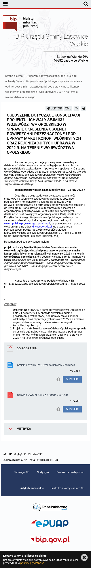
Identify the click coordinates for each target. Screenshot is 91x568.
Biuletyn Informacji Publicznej (21, 24)
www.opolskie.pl (13, 223)
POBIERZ (74, 379)
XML (68, 108)
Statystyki (43, 472)
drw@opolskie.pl (42, 226)
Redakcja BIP (21, 472)
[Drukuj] (83, 108)
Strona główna (14, 76)
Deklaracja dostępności (70, 472)
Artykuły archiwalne (32, 488)
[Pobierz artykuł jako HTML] (76, 108)
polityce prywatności (32, 563)
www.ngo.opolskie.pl (37, 223)
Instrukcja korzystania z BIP (67, 488)
